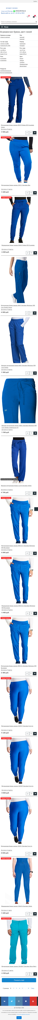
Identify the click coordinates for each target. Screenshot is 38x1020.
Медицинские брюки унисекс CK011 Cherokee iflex (15, 185)
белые (21, 58)
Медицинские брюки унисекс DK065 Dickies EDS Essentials (18, 245)
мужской (22, 39)
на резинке (3, 58)
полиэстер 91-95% (5, 45)
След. (32, 988)
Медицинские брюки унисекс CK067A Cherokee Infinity (16, 906)
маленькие (22, 43)
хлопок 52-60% (4, 43)
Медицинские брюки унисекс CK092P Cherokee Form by (17, 786)
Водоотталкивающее (6, 72)
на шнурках (3, 60)
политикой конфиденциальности (23, 1014)
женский (22, 37)
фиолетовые (23, 66)
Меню (6, 27)
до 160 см (3, 50)
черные (22, 60)
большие (22, 45)
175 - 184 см (23, 52)
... (25, 988)
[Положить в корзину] (34, 132)
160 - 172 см (3, 52)
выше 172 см (3, 54)
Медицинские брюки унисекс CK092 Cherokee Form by (16, 846)
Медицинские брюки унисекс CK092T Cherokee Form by (17, 726)
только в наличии (5, 37)
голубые (22, 62)
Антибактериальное (5, 70)
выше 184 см (23, 54)
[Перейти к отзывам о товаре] (27, 132)
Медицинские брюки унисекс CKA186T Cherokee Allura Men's (19, 966)
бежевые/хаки (24, 64)
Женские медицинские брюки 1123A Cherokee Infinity (16, 485)
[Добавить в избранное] (31, 132)
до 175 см (22, 50)
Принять (19, 1017)
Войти (35, 1)
